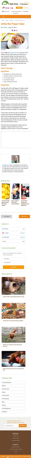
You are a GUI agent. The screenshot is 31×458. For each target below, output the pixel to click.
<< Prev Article (6, 216)
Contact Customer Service (16, 449)
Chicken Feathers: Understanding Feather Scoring (13, 296)
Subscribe (19, 7)
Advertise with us (16, 447)
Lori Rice (5, 27)
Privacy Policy (16, 438)
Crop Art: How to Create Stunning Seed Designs (13, 320)
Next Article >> (24, 216)
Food (7, 20)
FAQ (16, 451)
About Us (16, 436)
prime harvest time (14, 52)
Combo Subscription (16, 11)
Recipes (11, 20)
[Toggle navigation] (3, 16)
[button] (27, 191)
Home (3, 20)
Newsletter (25, 11)
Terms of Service (16, 440)
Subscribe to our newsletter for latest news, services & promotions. (12, 254)
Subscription (22, 425)
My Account (6, 11)
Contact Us (15, 13)
